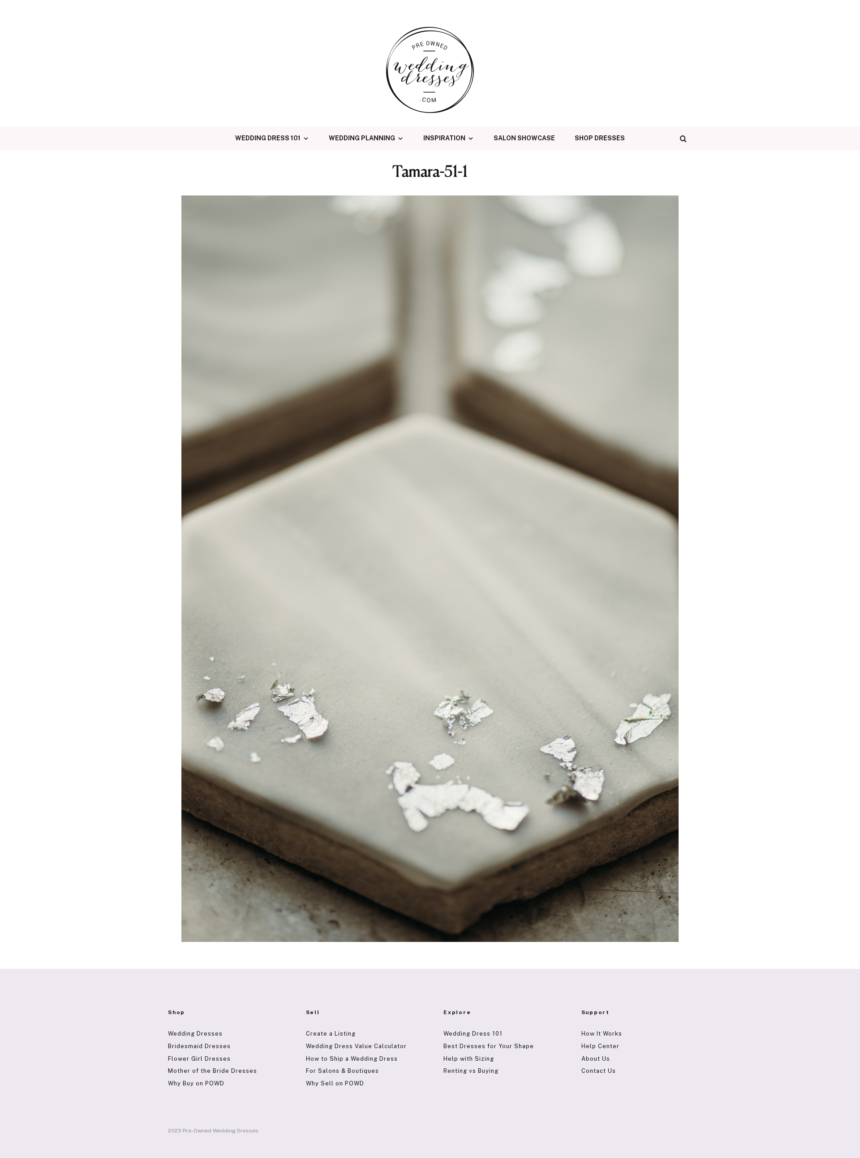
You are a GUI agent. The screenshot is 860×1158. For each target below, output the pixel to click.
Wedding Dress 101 (268, 138)
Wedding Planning (362, 138)
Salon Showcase (524, 138)
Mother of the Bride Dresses (212, 1070)
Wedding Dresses (195, 1033)
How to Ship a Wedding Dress (352, 1058)
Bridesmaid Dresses (199, 1046)
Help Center (600, 1046)
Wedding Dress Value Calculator (356, 1046)
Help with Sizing (468, 1058)
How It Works (601, 1033)
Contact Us (598, 1070)
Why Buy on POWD (196, 1083)
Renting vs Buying (471, 1070)
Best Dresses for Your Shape (488, 1046)
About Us (595, 1058)
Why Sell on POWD (335, 1083)
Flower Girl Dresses (199, 1058)
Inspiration (444, 138)
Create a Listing (331, 1033)
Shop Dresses (600, 138)
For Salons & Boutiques (342, 1070)
